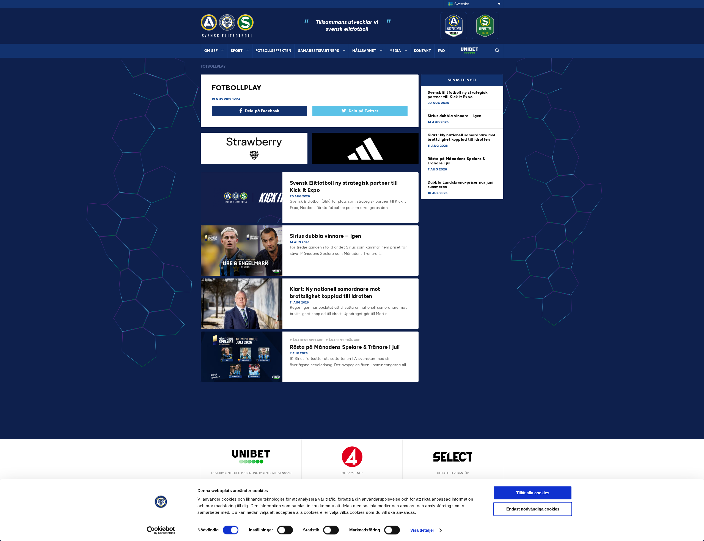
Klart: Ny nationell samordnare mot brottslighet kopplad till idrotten (462, 137)
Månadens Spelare (306, 340)
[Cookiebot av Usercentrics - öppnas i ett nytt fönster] (161, 530)
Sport (237, 51)
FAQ (441, 51)
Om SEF (211, 51)
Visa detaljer (422, 530)
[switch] (285, 530)
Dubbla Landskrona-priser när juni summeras (460, 184)
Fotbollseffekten (273, 51)
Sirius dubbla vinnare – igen (455, 116)
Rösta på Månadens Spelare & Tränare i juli (456, 160)
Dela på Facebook (262, 111)
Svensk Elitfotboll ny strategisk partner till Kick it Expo (458, 94)
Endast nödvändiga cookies (532, 509)
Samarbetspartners (318, 51)
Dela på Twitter (363, 111)
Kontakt (422, 51)
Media (395, 51)
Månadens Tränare (343, 340)
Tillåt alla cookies (532, 492)
